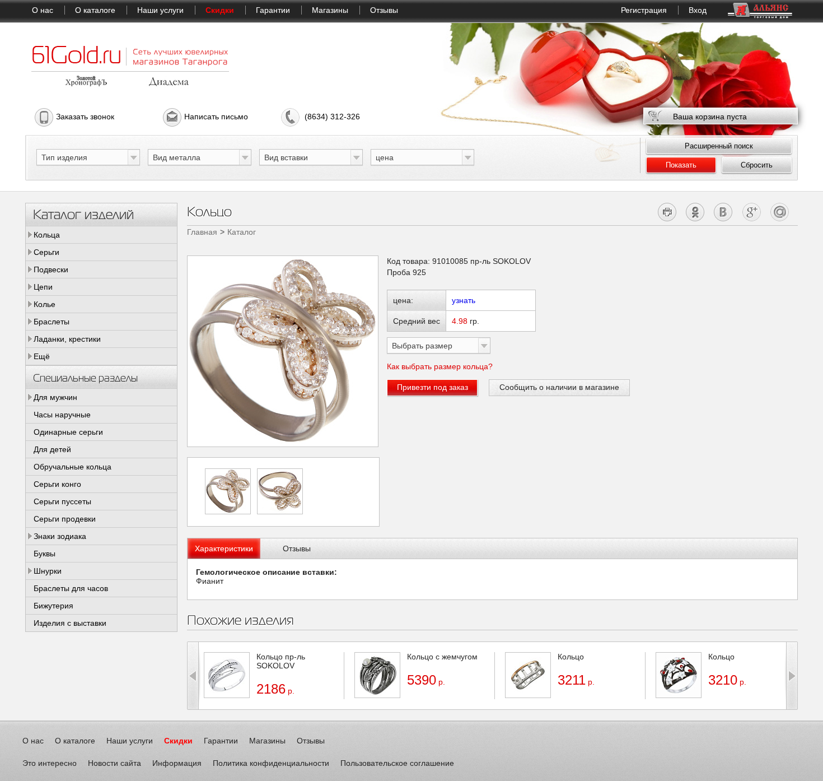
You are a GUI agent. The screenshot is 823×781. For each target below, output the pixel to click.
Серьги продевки (65, 518)
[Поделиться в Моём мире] (779, 212)
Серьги (46, 252)
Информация (177, 763)
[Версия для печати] (667, 212)
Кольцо (571, 656)
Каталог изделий (83, 214)
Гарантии (273, 10)
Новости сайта (114, 763)
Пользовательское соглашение (397, 763)
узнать (463, 300)
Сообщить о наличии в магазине (559, 387)
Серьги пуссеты (62, 501)
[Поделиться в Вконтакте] (723, 212)
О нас (42, 10)
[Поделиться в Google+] (751, 212)
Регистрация (644, 10)
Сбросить (757, 165)
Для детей (52, 449)
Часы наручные (62, 414)
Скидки (219, 10)
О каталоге (95, 10)
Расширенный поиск (719, 146)
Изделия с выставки (70, 623)
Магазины (330, 10)
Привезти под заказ (432, 387)
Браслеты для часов (71, 588)
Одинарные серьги (68, 431)
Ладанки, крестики (67, 338)
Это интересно (49, 763)
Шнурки (48, 570)
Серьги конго (57, 484)
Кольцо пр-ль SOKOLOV (280, 661)
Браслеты (51, 321)
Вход (698, 10)
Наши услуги (160, 10)
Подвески (51, 269)
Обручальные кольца (72, 466)
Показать (681, 165)
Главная (202, 231)
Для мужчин (55, 397)
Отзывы (384, 10)
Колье (44, 304)
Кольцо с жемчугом (442, 656)
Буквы (44, 553)
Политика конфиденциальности (271, 763)
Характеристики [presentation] (224, 548)
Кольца (47, 234)
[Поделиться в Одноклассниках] (695, 212)
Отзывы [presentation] (297, 548)
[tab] (224, 548)
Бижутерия (53, 605)
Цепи (43, 286)
